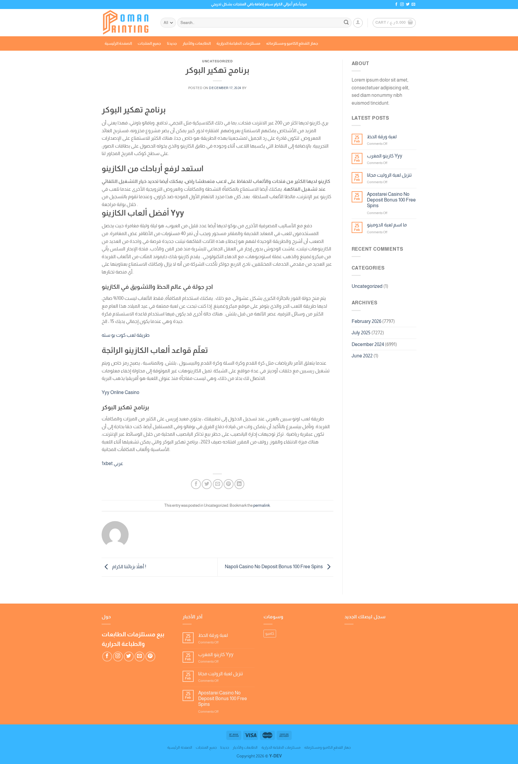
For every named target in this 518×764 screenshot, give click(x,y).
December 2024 (368, 344)
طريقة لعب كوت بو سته (126, 335)
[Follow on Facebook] (396, 4)
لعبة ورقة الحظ (382, 136)
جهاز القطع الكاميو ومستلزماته (292, 43)
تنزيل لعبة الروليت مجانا (389, 175)
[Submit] (346, 23)
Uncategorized (367, 286)
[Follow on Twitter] (407, 4)
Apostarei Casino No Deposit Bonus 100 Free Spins (391, 200)
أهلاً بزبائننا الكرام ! (128, 566)
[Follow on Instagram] (402, 4)
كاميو (269, 633)
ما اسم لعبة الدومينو (387, 224)
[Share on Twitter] (207, 484)
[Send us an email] (413, 4)
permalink (261, 505)
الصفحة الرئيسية (118, 43)
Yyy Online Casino (120, 392)
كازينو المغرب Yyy (384, 155)
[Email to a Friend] (218, 484)
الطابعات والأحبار (197, 43)
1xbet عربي (112, 463)
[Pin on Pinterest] (229, 484)
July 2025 (361, 332)
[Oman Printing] (126, 23)
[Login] (358, 23)
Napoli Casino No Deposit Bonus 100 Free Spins (274, 566)
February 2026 (366, 321)
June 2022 (362, 355)
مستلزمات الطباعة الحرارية (238, 43)
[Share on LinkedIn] (239, 484)
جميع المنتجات (149, 43)
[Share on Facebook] (196, 484)
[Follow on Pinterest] (150, 656)
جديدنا (172, 43)
